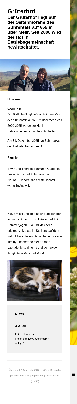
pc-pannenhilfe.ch (19, 375)
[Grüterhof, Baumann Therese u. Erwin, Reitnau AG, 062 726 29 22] (35, 74)
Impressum (37, 375)
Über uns (14, 370)
